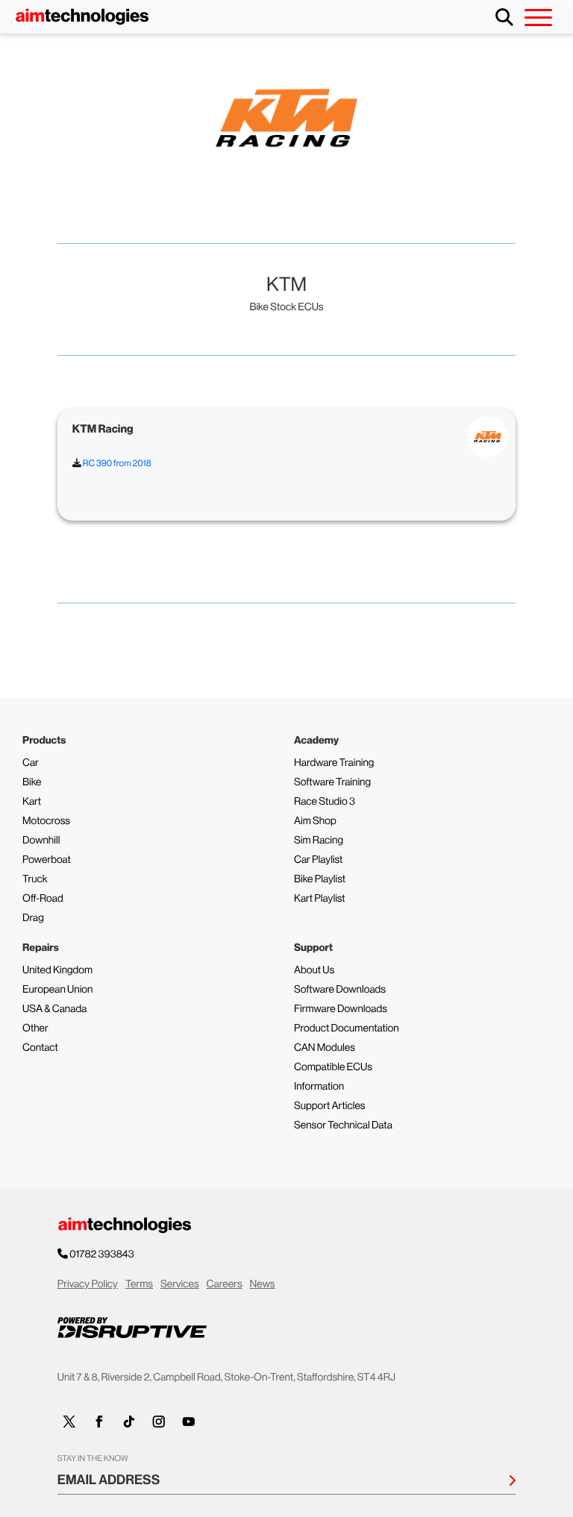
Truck (35, 879)
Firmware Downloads (340, 1009)
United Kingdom (57, 970)
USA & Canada (54, 1009)
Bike (32, 782)
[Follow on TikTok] (129, 1421)
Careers (224, 1284)
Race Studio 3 (324, 802)
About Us (314, 970)
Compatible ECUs (333, 1067)
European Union (57, 990)
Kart (31, 802)
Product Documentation (346, 1028)
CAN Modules (324, 1048)
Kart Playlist (319, 899)
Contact (40, 1048)
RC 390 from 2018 (116, 463)
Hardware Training (334, 763)
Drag (33, 918)
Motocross (46, 821)
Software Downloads (340, 990)
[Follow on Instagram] (159, 1421)
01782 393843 (101, 1254)
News (262, 1284)
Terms (139, 1284)
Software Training (332, 782)
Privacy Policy (87, 1284)
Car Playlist (318, 860)
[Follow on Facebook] (99, 1421)
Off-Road (42, 899)
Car (30, 763)
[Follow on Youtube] (189, 1421)
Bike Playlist (319, 879)
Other (35, 1028)
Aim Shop (315, 821)
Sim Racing (318, 841)
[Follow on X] (69, 1421)
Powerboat (46, 860)
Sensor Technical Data (343, 1125)
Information (319, 1087)
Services (179, 1284)
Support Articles (330, 1106)
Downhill (41, 841)
